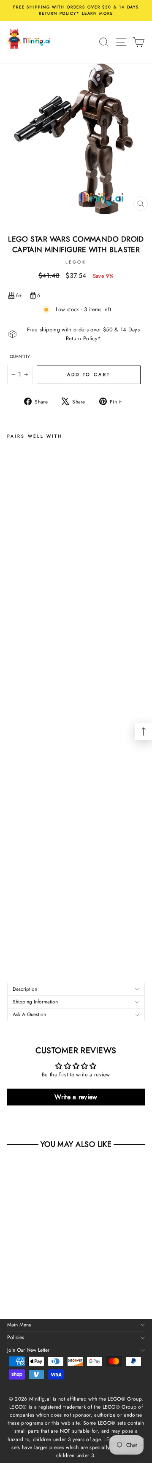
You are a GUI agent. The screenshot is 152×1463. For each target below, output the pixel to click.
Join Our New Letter (28, 1350)
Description (25, 989)
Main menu (19, 1325)
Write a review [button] (76, 1097)
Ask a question (29, 1014)
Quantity (20, 356)
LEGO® (76, 262)
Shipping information (35, 1002)
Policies (15, 1337)
